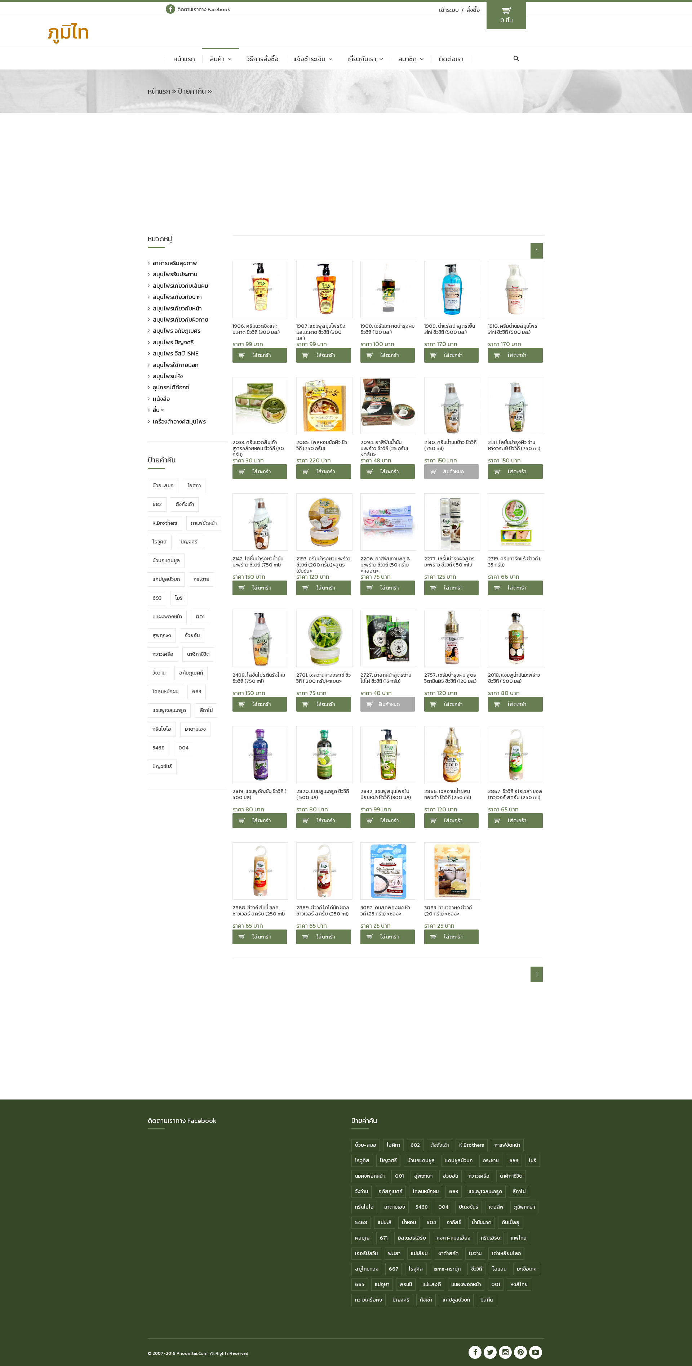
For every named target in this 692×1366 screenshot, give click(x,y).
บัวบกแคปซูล (166, 560)
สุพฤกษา (161, 635)
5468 (158, 748)
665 (359, 1284)
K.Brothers (164, 523)
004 (183, 748)
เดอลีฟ (496, 1207)
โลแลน (499, 1269)
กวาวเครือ (162, 654)
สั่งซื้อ (473, 9)
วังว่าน (158, 673)
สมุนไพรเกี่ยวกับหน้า (177, 308)
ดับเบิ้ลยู (510, 1222)
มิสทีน (486, 1300)
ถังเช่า (426, 1300)
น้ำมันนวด (481, 1222)
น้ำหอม (409, 1222)
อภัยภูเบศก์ (191, 673)
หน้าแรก (184, 59)
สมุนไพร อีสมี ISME (176, 353)
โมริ (179, 598)
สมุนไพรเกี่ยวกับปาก (177, 296)
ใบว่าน (475, 1253)
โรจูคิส (159, 542)
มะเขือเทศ (527, 1269)
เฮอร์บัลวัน (366, 1253)
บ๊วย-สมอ (163, 485)
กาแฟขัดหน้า (204, 523)
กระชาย (201, 579)
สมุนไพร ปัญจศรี (173, 342)
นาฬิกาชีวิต (198, 654)
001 (200, 617)
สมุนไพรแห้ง (168, 376)
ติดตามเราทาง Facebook (203, 9)
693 (156, 598)
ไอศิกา (194, 485)
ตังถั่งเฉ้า (185, 504)
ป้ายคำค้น (192, 91)
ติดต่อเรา (451, 59)
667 (393, 1269)
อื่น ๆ (159, 410)
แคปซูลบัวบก (166, 579)
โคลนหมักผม (165, 691)
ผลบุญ (362, 1238)
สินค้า (217, 59)
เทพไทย (519, 1238)
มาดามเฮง (195, 729)
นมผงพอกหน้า (167, 617)
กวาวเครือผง (368, 1300)
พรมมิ (406, 1284)
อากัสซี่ (454, 1222)
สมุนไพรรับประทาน (175, 274)
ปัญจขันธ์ (162, 766)
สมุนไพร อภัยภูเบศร (176, 330)
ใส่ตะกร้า (261, 355)
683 (196, 691)
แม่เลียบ (419, 1253)
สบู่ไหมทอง (366, 1269)
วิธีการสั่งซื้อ (263, 59)
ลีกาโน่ (206, 710)
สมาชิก (407, 59)
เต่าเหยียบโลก (506, 1253)
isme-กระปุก (447, 1269)
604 (431, 1222)
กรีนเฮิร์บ (490, 1238)
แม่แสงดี (431, 1284)
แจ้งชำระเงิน (309, 59)
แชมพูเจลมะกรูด (169, 710)
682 (157, 504)
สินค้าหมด (453, 471)
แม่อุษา (382, 1284)
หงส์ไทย (519, 1284)
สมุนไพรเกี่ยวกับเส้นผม (180, 285)
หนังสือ (161, 398)
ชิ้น (506, 20)
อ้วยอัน (192, 635)
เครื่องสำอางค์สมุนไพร (179, 421)
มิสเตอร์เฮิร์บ (412, 1238)
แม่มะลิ (384, 1222)
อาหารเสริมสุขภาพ (175, 263)
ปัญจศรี (189, 542)
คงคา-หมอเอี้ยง (453, 1238)
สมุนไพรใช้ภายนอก (176, 364)
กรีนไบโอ (161, 729)
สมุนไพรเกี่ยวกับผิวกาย (180, 319)
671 (383, 1238)
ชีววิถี (476, 1269)
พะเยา (394, 1253)
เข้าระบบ (449, 9)
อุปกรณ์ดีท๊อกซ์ (171, 387)
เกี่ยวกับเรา (361, 59)
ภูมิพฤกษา (524, 1207)
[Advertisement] (346, 177)
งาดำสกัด (448, 1253)
